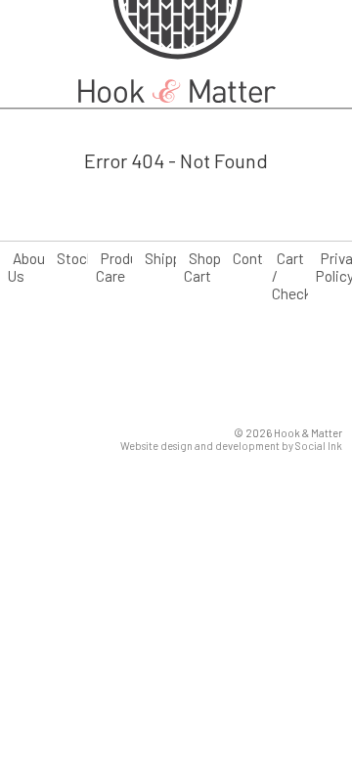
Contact (259, 258)
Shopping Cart (216, 267)
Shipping (172, 258)
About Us (29, 267)
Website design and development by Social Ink (231, 445)
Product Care (124, 267)
